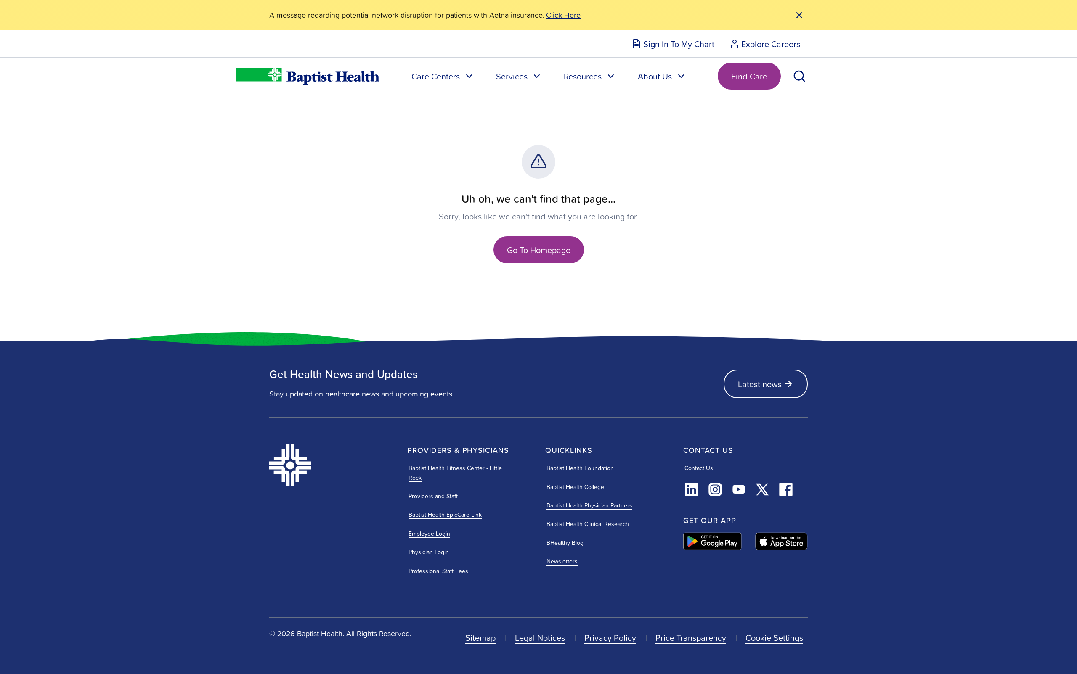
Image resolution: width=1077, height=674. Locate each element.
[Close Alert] (799, 15)
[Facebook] (785, 489)
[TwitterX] (762, 489)
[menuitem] (673, 43)
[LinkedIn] (691, 489)
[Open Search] (799, 76)
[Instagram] (715, 489)
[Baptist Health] (331, 465)
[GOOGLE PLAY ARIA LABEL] (712, 541)
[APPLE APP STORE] (781, 541)
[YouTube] (738, 489)
